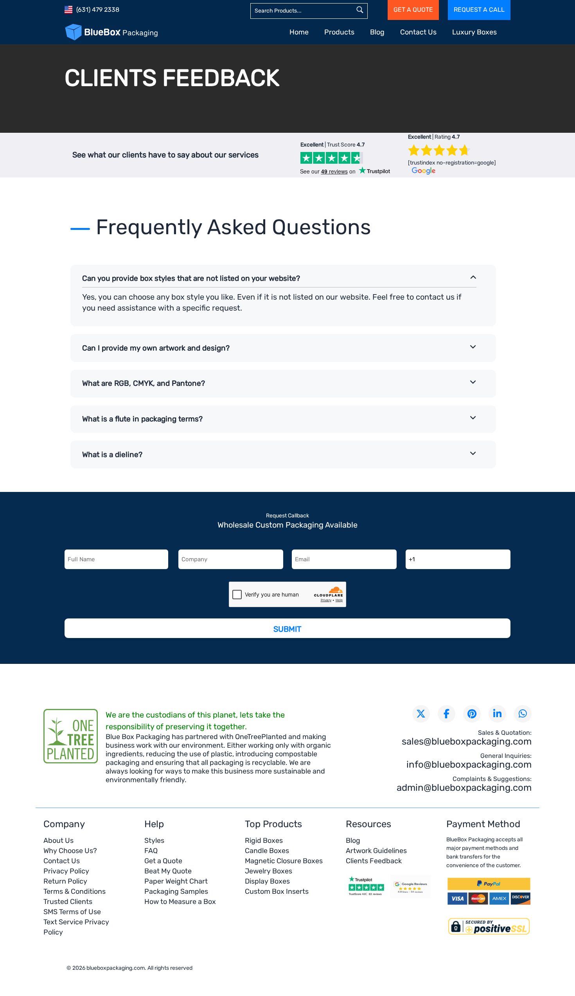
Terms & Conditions (74, 891)
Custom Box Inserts (277, 891)
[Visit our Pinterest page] (472, 714)
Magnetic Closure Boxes (284, 861)
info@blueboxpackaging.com (469, 764)
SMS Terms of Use (72, 911)
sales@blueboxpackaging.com (467, 741)
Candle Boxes (267, 850)
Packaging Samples (176, 891)
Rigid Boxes (264, 840)
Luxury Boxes (474, 32)
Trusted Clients (67, 901)
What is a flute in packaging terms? (142, 418)
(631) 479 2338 (97, 9)
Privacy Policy (66, 871)
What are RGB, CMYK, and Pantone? (143, 383)
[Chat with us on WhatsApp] (523, 714)
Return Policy (65, 881)
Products (339, 32)
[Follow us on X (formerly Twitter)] (421, 714)
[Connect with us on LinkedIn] (497, 714)
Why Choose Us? (70, 850)
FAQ (151, 850)
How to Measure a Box (180, 901)
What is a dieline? (112, 454)
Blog (377, 32)
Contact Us (418, 32)
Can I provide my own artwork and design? (156, 347)
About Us (58, 840)
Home (299, 32)
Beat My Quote (168, 871)
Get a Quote (163, 861)
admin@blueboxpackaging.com (464, 787)
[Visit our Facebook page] (446, 714)
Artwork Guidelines (376, 850)
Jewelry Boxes (268, 871)
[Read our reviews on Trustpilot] (366, 897)
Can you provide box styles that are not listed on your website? (191, 278)
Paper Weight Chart (176, 881)
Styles (154, 840)
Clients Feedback (374, 861)
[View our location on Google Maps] (410, 897)
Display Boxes (267, 881)
